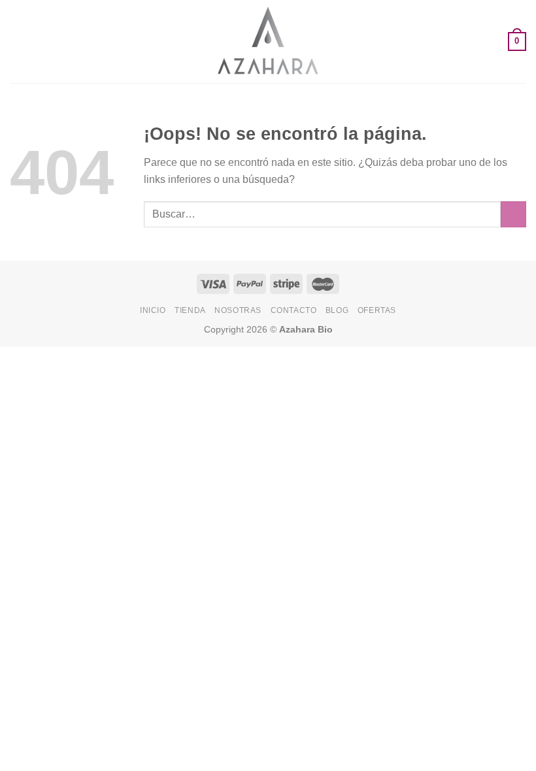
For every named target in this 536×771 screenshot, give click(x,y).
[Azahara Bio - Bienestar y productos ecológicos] (268, 41)
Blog (337, 310)
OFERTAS (377, 310)
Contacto (294, 310)
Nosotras (237, 310)
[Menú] (17, 41)
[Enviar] (513, 214)
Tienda (190, 310)
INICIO (153, 310)
